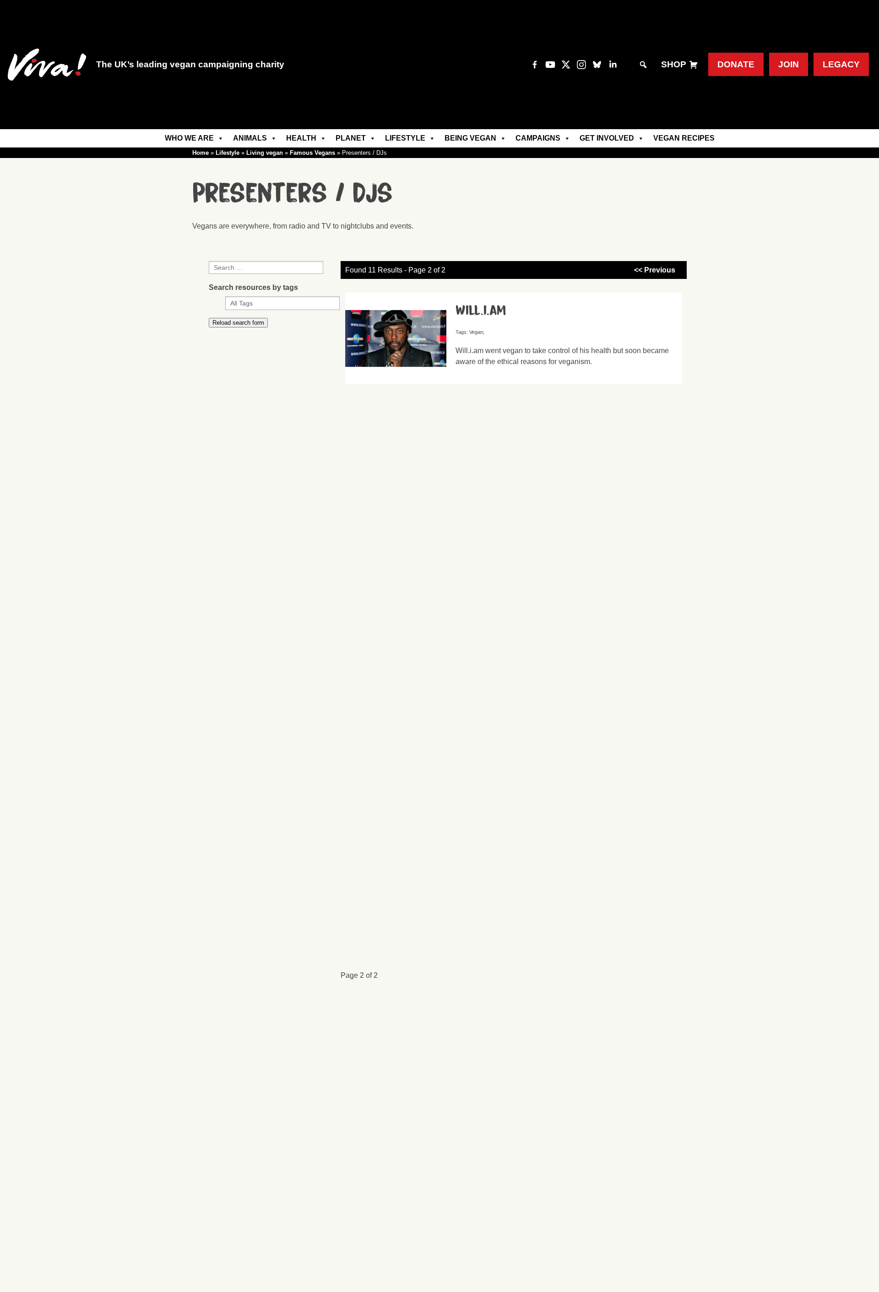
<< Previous (654, 270)
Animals (250, 138)
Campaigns (537, 138)
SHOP (673, 64)
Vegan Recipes (684, 138)
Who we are (189, 138)
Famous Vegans (312, 152)
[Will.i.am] (399, 380)
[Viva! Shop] (693, 64)
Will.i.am (481, 310)
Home (200, 152)
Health (301, 138)
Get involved (607, 138)
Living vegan (264, 152)
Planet (351, 138)
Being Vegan (470, 138)
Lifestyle (405, 138)
